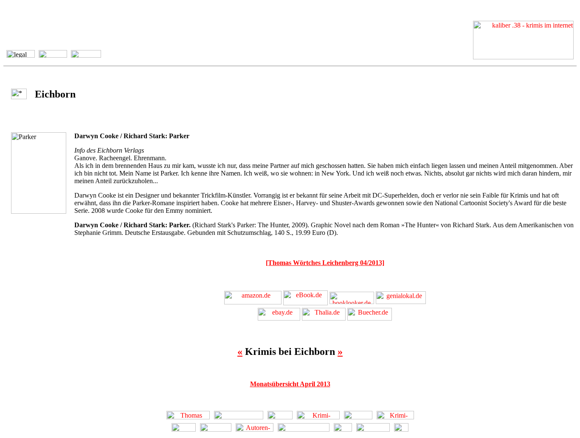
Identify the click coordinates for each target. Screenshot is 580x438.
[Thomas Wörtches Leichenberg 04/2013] (325, 262)
